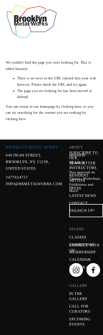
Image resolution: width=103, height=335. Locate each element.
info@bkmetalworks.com (24, 184)
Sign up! (86, 210)
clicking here (71, 107)
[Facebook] (93, 270)
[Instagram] (76, 270)
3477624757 (17, 177)
